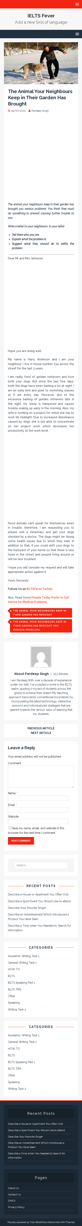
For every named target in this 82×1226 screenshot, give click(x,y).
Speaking (14, 1002)
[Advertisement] (41, 159)
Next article (41, 733)
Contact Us (14, 1194)
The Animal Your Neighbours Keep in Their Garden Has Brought (39, 612)
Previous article (41, 728)
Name (12, 793)
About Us (13, 1188)
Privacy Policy (16, 1207)
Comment (14, 763)
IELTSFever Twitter (39, 588)
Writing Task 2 (17, 1009)
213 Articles (60, 674)
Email (12, 805)
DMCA (12, 1200)
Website (13, 816)
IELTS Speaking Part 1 (21, 982)
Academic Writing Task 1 (23, 956)
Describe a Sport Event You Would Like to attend (39, 901)
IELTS (11, 976)
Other (11, 996)
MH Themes (68, 1222)
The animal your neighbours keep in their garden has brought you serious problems (39, 626)
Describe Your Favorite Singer (27, 907)
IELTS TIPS (14, 989)
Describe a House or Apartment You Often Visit (38, 894)
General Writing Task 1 (22, 962)
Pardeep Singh (40, 110)
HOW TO (14, 969)
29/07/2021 (18, 110)
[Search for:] (41, 865)
